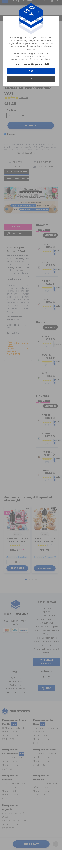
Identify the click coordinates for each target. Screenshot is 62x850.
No (31, 78)
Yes (31, 70)
